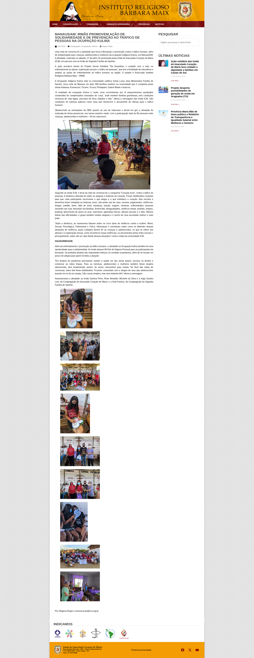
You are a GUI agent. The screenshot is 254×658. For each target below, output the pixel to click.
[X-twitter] (190, 650)
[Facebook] (182, 650)
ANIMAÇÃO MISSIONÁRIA (118, 24)
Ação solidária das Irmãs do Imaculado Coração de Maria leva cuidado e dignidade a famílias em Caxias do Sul (185, 67)
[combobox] (178, 42)
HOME (55, 24)
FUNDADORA (92, 24)
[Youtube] (197, 650)
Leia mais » (175, 81)
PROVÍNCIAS (144, 24)
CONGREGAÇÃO (70, 24)
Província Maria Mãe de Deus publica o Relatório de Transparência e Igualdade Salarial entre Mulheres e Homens (185, 117)
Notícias (159, 24)
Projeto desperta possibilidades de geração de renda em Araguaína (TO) (183, 92)
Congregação (75, 46)
